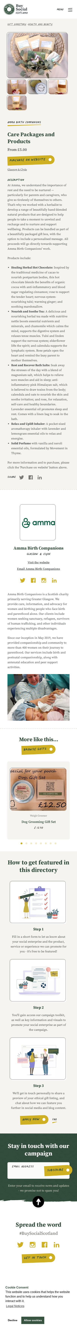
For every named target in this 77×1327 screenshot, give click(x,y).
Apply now (31, 1120)
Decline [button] (12, 1320)
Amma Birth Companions (24, 122)
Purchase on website (28, 160)
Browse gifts (35, 750)
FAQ (54, 1119)
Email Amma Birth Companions (38, 569)
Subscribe (55, 1170)
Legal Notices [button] (15, 1306)
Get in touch (35, 1258)
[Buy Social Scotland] (16, 9)
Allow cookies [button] (33, 1320)
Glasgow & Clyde (17, 169)
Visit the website (39, 562)
